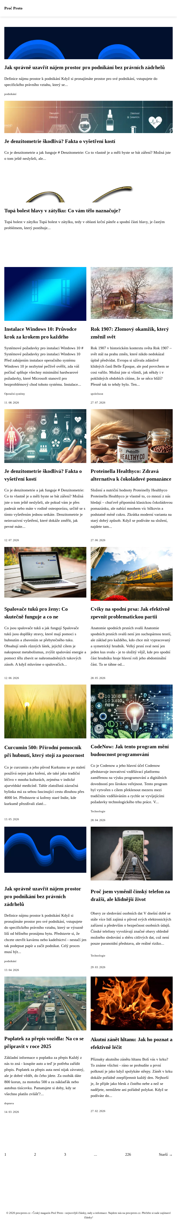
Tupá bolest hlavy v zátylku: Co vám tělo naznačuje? (62, 210)
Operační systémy (14, 393)
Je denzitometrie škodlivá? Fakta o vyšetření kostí (59, 141)
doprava (9, 1103)
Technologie (98, 811)
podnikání (10, 94)
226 (128, 1154)
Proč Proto (13, 8)
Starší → (166, 1154)
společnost (97, 393)
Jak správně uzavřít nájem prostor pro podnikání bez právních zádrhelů (84, 67)
